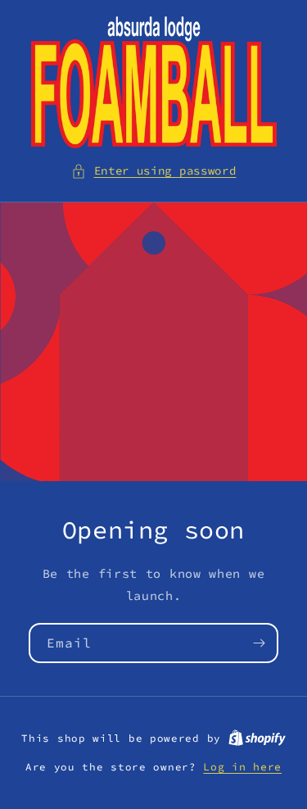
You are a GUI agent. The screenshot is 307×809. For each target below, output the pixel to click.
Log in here (242, 767)
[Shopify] (257, 738)
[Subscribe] (259, 643)
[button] (154, 171)
